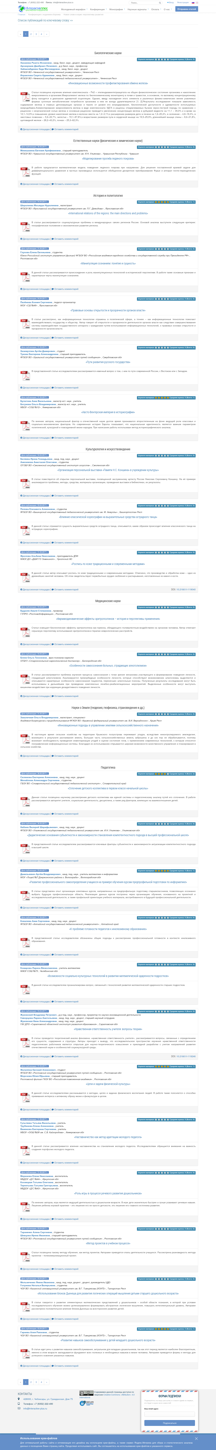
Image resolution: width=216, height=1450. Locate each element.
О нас (167, 9)
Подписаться (169, 1422)
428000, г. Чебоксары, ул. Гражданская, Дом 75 (48, 1399)
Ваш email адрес (151, 1408)
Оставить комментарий (66, 129)
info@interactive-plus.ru (35, 1408)
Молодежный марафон (73, 9)
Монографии (116, 9)
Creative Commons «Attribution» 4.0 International (107, 1396)
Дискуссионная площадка (36, 129)
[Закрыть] (196, 1438)
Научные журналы (137, 9)
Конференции (97, 9)
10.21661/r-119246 (186, 1056)
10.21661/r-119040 (186, 589)
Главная (21, 14)
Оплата (155, 9)
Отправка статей (186, 8)
